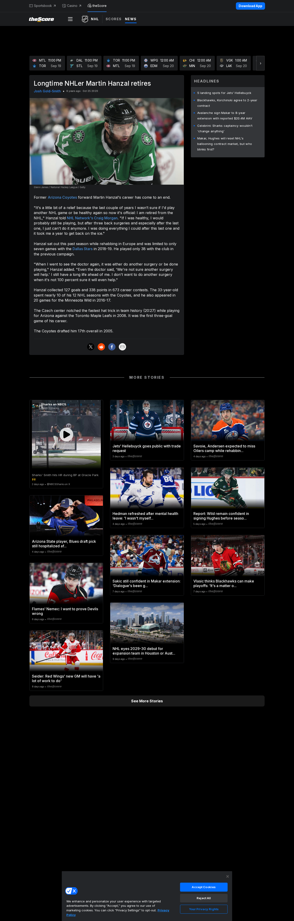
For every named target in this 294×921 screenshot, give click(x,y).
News (131, 19)
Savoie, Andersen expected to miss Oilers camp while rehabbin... (224, 448)
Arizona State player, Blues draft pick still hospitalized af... (64, 543)
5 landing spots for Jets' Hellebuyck (224, 93)
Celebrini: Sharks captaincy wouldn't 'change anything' (225, 128)
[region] (147, 896)
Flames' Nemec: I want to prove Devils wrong (65, 611)
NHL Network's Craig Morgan (92, 218)
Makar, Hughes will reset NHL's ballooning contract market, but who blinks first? (224, 143)
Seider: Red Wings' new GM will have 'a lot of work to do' (66, 678)
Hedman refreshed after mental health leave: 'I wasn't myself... (145, 515)
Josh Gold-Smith (47, 91)
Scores (114, 19)
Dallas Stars (83, 248)
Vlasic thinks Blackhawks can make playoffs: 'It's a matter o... (223, 583)
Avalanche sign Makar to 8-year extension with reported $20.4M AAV (224, 115)
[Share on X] (90, 346)
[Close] (227, 876)
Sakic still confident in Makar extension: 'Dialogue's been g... (147, 583)
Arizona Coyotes (62, 197)
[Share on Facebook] (112, 346)
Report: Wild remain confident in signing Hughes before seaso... (221, 515)
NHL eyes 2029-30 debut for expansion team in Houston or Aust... (144, 650)
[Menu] (70, 19)
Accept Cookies (204, 887)
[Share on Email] (122, 346)
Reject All (204, 898)
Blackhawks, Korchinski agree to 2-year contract (227, 102)
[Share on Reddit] (101, 346)
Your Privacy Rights (204, 909)
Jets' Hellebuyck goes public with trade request (147, 448)
